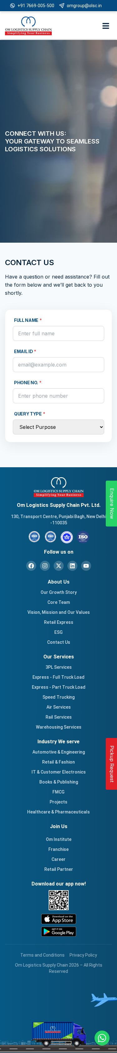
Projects (58, 801)
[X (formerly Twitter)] (59, 566)
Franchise (58, 849)
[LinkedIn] (72, 566)
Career (58, 859)
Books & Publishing (58, 781)
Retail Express (58, 622)
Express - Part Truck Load (58, 687)
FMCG (58, 791)
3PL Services (59, 667)
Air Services (58, 707)
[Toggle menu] (106, 26)
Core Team (58, 602)
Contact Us (58, 642)
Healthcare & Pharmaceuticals (58, 811)
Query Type (29, 413)
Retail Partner (58, 869)
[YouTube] (86, 566)
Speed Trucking (58, 697)
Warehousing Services (58, 727)
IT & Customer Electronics (59, 771)
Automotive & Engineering (58, 752)
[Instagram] (45, 566)
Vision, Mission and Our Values (58, 612)
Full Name (28, 320)
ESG (58, 632)
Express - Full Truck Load (58, 677)
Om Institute (58, 839)
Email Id (25, 351)
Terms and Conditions (42, 955)
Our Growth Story (59, 592)
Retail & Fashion (58, 761)
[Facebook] (31, 566)
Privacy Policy (83, 955)
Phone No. (27, 382)
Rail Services (59, 717)
